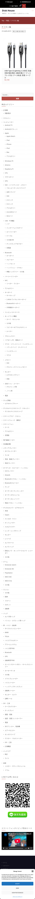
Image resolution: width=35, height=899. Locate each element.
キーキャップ (11, 295)
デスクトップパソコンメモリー (17, 367)
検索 (17, 98)
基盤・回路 (8, 714)
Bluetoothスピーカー (12, 483)
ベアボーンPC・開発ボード (14, 340)
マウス (9, 355)
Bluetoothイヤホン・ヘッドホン (15, 479)
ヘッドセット (11, 264)
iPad (8, 140)
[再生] (4, 848)
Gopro (7, 515)
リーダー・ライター (13, 283)
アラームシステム (11, 644)
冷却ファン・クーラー (12, 384)
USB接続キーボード (13, 307)
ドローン (8, 601)
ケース (7, 427)
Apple (7, 133)
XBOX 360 (8, 577)
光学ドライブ (11, 192)
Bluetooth (8, 253)
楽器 (4, 763)
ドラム (7, 770)
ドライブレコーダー (11, 679)
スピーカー (10, 260)
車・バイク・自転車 (9, 625)
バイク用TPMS (10, 648)
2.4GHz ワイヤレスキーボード (16, 299)
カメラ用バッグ (10, 617)
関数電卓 (8, 113)
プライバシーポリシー (17, 896)
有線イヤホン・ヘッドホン (13, 503)
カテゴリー (6, 865)
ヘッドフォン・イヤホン (15, 268)
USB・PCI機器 (9, 221)
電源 (6, 396)
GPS (6, 656)
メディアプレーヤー (9, 448)
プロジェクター (10, 336)
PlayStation (9, 573)
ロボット (8, 605)
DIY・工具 (6, 703)
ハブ (8, 224)
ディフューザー (10, 523)
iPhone (9, 144)
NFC (6, 280)
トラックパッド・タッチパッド (17, 347)
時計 (6, 754)
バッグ (5, 613)
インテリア (7, 751)
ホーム (5, 862)
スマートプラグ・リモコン (12, 416)
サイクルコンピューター (13, 628)
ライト (7, 758)
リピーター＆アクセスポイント (17, 327)
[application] (17, 841)
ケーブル (9, 236)
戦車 (6, 597)
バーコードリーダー (11, 276)
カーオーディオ (10, 671)
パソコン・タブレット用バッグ (15, 621)
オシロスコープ (10, 734)
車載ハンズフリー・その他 (15, 272)
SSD (8, 196)
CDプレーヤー (9, 471)
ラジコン (6, 590)
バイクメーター (10, 683)
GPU (6, 181)
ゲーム (5, 562)
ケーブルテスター (11, 706)
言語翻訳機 (7, 444)
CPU (6, 173)
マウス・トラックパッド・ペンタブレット (19, 344)
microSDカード (12, 212)
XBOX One (8, 581)
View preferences (17, 892)
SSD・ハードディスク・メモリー (16, 185)
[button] (32, 871)
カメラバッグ (9, 547)
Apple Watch (11, 136)
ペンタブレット (12, 351)
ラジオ (7, 455)
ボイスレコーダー (11, 451)
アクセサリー (11, 156)
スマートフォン (8, 424)
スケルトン (7, 118)
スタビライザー (10, 527)
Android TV (8, 125)
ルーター (9, 331)
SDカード (10, 216)
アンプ (7, 487)
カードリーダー (12, 232)
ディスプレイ (9, 710)
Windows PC (9, 161)
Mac (8, 152)
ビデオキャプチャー (13, 375)
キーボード (10, 256)
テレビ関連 (7, 400)
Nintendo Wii (9, 569)
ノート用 (9, 391)
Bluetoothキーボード (14, 303)
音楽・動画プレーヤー (12, 459)
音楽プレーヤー (10, 463)
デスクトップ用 (12, 387)
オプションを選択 (17, 52)
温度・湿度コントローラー (13, 718)
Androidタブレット (11, 129)
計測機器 (8, 746)
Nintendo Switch (10, 565)
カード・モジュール (13, 319)
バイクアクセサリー (11, 640)
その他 (9, 323)
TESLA (7, 636)
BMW (7, 632)
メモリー (8, 360)
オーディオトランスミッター (14, 491)
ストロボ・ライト (11, 519)
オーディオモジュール (12, 495)
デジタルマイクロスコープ (13, 411)
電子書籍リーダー (9, 440)
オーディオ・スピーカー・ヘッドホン (15, 468)
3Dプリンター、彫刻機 (12, 726)
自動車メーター (10, 691)
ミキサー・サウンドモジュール (15, 766)
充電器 (9, 248)
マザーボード (9, 177)
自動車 (7, 609)
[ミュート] (28, 848)
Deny (17, 888)
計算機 (5, 110)
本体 (8, 379)
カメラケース (9, 543)
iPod (8, 148)
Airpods (7, 475)
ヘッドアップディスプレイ (13, 687)
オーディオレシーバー (12, 499)
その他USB (10, 240)
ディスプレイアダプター (15, 244)
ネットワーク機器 (11, 316)
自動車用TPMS (10, 660)
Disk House (8, 10)
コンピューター (8, 122)
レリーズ (8, 539)
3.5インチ (10, 204)
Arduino (7, 165)
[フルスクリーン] (31, 848)
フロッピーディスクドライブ (16, 188)
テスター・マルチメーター (13, 738)
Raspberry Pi (9, 169)
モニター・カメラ (11, 695)
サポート (5, 869)
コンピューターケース (12, 312)
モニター (8, 372)
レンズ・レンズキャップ (13, 531)
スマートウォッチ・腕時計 (12, 420)
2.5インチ (10, 200)
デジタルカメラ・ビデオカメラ (13, 508)
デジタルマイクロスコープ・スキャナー (16, 408)
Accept (17, 883)
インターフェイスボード (15, 228)
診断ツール (8, 699)
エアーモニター (10, 730)
